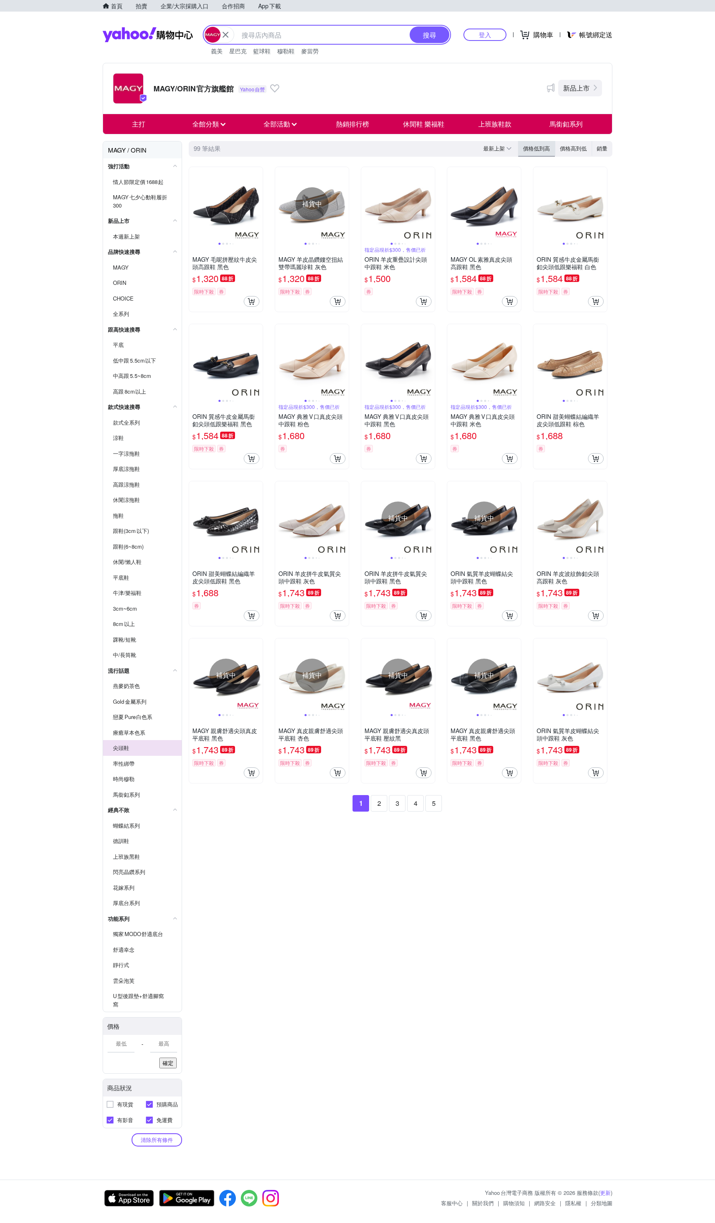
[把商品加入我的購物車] (251, 301)
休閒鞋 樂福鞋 (423, 124)
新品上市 (576, 88)
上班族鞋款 (494, 124)
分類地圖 (601, 1203)
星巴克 (238, 51)
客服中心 (452, 1203)
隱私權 (573, 1203)
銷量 (602, 148)
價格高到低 (573, 148)
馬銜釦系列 (566, 124)
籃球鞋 (262, 51)
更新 (605, 1193)
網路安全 (545, 1203)
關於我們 (483, 1203)
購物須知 (514, 1203)
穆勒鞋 (286, 51)
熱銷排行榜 (352, 124)
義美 (217, 51)
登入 (485, 34)
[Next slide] (257, 203)
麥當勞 (310, 51)
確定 (168, 1063)
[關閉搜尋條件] (225, 35)
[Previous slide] (194, 203)
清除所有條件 (157, 1140)
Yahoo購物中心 (148, 35)
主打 (138, 124)
